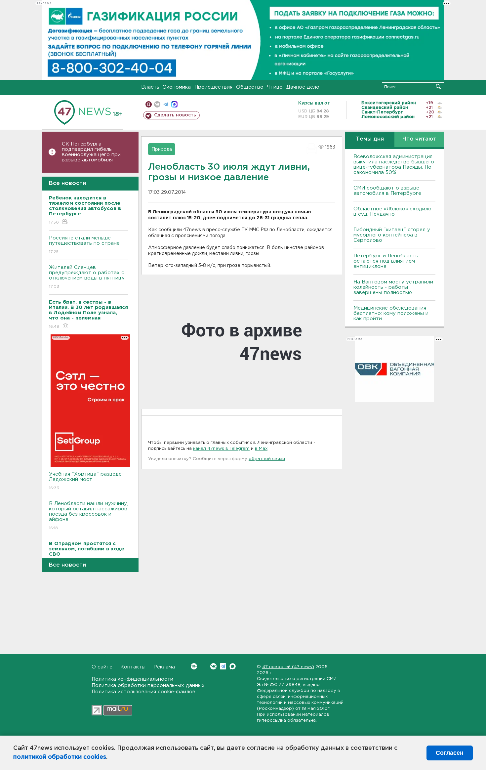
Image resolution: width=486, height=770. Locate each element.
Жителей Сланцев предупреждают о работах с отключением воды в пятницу (87, 276)
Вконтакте (213, 666)
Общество (249, 87)
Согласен (450, 752)
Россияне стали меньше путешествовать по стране (84, 245)
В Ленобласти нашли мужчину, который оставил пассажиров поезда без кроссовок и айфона (88, 515)
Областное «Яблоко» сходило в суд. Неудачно (392, 211)
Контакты (132, 667)
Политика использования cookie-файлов (143, 692)
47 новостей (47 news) (288, 667)
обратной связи (267, 459)
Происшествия (213, 87)
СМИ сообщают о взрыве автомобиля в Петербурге (387, 190)
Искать (438, 86)
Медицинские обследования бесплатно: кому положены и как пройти (390, 313)
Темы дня (370, 139)
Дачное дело (302, 87)
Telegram (223, 666)
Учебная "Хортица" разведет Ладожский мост (87, 481)
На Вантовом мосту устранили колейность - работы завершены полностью (393, 287)
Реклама (164, 667)
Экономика (177, 87)
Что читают (419, 139)
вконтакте (157, 104)
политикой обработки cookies (59, 757)
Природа (161, 149)
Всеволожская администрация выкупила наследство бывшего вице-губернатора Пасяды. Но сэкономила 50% (393, 164)
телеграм (166, 104)
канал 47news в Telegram (221, 448)
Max (232, 666)
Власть (150, 87)
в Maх (261, 448)
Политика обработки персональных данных (148, 685)
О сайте (102, 667)
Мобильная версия (148, 104)
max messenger (174, 104)
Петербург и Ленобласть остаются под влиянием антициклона (385, 261)
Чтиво (275, 87)
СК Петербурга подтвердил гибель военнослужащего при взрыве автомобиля (91, 152)
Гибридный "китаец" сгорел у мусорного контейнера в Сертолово (391, 235)
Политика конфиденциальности (132, 679)
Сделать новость (175, 115)
